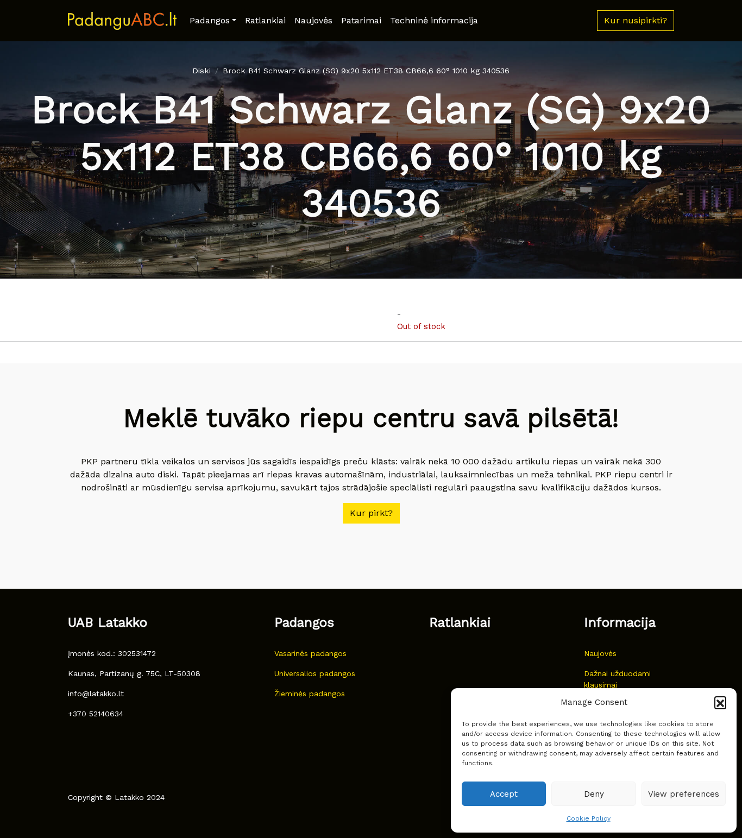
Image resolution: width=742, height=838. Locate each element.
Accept (504, 794)
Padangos (210, 20)
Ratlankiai (265, 20)
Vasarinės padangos (310, 653)
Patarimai (361, 20)
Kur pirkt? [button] (371, 513)
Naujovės (313, 20)
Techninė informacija (434, 20)
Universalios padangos (314, 673)
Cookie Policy (589, 818)
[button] (720, 702)
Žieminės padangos (309, 693)
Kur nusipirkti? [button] (635, 20)
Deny (594, 794)
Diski (201, 70)
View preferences (683, 794)
